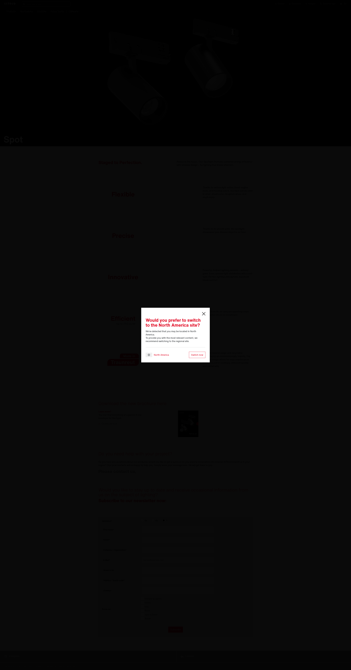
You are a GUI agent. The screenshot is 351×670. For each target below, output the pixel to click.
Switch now (197, 355)
